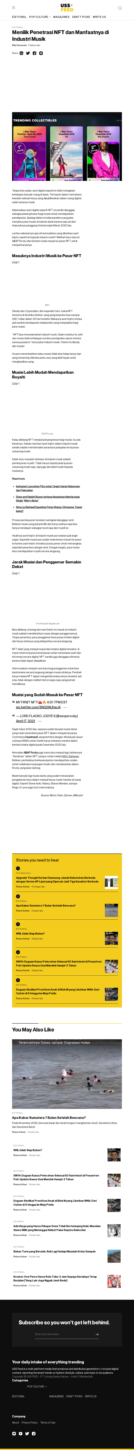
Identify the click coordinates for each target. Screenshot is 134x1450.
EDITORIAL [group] (19, 16)
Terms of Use (47, 1422)
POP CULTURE (38, 16)
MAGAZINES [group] (61, 16)
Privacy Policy (30, 1422)
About (15, 1422)
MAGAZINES (56, 1396)
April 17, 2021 (25, 721)
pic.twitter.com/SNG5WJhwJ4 (38, 707)
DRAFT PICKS (74, 1396)
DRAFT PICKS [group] (81, 16)
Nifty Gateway (70, 756)
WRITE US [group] (99, 16)
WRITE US (91, 1396)
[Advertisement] (67, 87)
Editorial (17, 27)
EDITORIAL (18, 1396)
